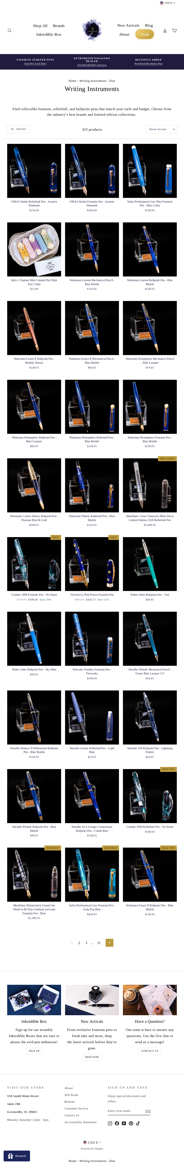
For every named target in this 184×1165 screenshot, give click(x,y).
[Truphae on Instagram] (110, 1123)
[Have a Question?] (150, 1000)
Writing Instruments (93, 81)
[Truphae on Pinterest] (131, 1123)
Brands (59, 25)
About (124, 34)
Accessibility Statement (81, 1122)
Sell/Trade (71, 1095)
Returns (70, 1101)
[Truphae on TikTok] (138, 1123)
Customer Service (76, 1108)
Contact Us (149, 1051)
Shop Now (92, 1057)
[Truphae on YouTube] (124, 1123)
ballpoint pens (87, 109)
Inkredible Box (48, 34)
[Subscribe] (148, 1111)
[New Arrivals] (92, 1000)
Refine (21, 129)
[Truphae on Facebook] (117, 1123)
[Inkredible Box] (34, 1000)
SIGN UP (34, 1051)
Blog (149, 25)
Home (73, 81)
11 (99, 943)
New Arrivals (128, 25)
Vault (144, 34)
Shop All (40, 25)
